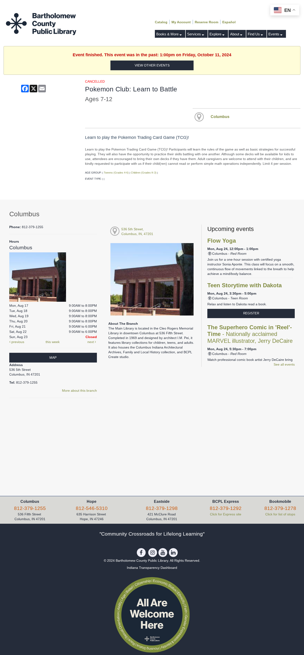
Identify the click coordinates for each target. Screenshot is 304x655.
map (53, 357)
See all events (284, 364)
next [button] (91, 342)
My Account (181, 22)
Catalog (161, 22)
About (235, 34)
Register (251, 313)
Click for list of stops (280, 514)
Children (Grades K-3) (144, 172)
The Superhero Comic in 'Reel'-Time (250, 334)
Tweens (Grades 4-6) (116, 172)
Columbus (220, 116)
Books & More (168, 34)
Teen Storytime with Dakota (244, 285)
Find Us (254, 34)
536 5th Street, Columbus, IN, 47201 (137, 231)
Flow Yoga (221, 241)
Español (229, 22)
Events (274, 34)
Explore (215, 34)
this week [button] (53, 342)
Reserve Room (206, 22)
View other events (152, 65)
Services (194, 34)
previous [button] (17, 342)
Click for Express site (225, 514)
